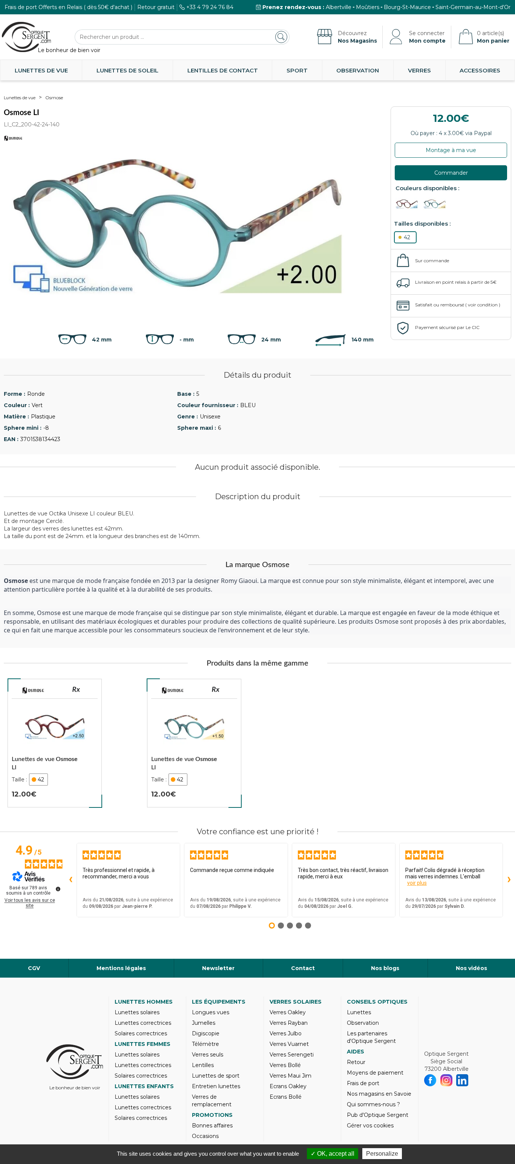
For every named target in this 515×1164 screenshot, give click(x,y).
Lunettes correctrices (143, 1022)
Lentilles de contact (222, 70)
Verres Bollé (285, 1065)
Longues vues (210, 1012)
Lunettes (359, 1012)
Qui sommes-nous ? (373, 1104)
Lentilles (203, 1065)
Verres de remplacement (211, 1100)
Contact (303, 968)
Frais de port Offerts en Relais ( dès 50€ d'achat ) (68, 7)
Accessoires (480, 70)
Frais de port (363, 1083)
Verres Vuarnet (289, 1044)
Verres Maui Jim (290, 1075)
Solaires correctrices (141, 1033)
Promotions (212, 1115)
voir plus (417, 883)
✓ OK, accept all (332, 1153)
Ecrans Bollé (286, 1096)
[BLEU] (436, 204)
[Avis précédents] (70, 880)
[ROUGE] (408, 204)
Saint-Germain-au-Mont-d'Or (472, 7)
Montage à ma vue (451, 150)
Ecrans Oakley (288, 1086)
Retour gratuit (156, 7)
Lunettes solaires (137, 1012)
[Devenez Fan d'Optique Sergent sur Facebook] (430, 1080)
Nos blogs (385, 968)
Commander (451, 172)
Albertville (338, 7)
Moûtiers (367, 7)
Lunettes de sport (215, 1075)
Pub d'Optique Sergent (377, 1115)
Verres (419, 70)
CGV (34, 968)
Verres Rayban (289, 1022)
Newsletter (218, 968)
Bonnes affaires (212, 1125)
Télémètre (205, 1044)
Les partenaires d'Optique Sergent (371, 1037)
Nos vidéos (471, 968)
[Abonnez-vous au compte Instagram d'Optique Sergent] (446, 1080)
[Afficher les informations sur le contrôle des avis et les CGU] (58, 889)
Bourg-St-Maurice (407, 7)
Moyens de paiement (375, 1072)
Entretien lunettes (216, 1086)
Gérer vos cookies (370, 1125)
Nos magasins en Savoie (379, 1093)
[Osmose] (33, 690)
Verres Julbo (286, 1033)
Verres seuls (207, 1054)
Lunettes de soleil (127, 70)
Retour (356, 1062)
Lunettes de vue (41, 70)
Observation (357, 70)
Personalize (382, 1153)
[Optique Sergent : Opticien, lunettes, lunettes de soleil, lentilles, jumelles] (26, 37)
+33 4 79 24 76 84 (209, 7)
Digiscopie (205, 1033)
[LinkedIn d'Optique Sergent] (462, 1080)
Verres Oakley (288, 1012)
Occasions (205, 1136)
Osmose (54, 97)
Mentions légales (121, 968)
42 (407, 237)
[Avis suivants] (509, 880)
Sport (297, 70)
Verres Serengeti (292, 1054)
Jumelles (203, 1022)
